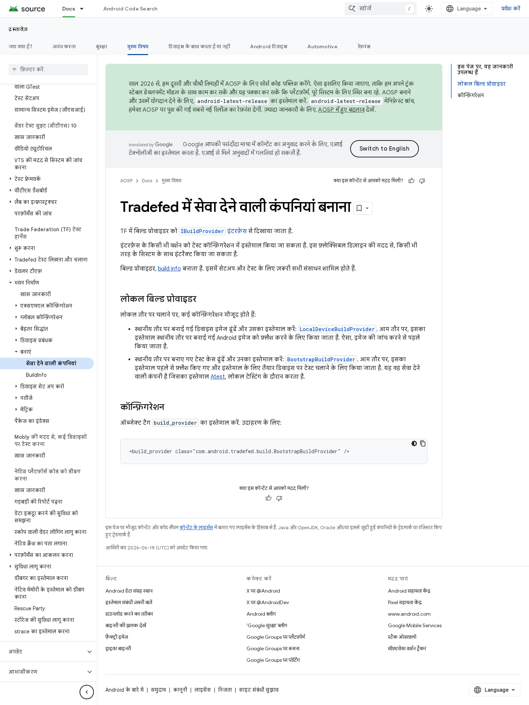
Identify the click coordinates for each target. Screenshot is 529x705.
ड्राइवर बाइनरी (118, 648)
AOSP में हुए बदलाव (341, 109)
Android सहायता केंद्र (409, 591)
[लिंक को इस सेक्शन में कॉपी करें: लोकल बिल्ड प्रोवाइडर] (203, 299)
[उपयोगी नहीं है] (422, 180)
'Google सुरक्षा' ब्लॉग (267, 625)
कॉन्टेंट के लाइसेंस (196, 528)
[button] (47, 179)
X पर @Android (263, 591)
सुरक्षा (101, 46)
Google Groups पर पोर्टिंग (273, 660)
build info (169, 268)
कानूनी (180, 690)
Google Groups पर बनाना (273, 648)
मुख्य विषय (138, 46)
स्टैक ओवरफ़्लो (402, 637)
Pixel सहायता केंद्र (405, 602)
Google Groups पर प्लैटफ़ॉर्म (276, 637)
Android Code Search (130, 8)
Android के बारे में (124, 690)
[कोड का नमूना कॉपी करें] (423, 443)
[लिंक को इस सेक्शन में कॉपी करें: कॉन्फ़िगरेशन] (171, 407)
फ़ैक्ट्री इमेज (116, 637)
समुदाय (158, 690)
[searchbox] (48, 69)
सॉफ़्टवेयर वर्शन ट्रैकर (407, 648)
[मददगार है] (411, 180)
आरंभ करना (64, 46)
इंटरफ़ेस (214, 231)
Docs (68, 8)
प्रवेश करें (511, 8)
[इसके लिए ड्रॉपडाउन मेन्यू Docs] (85, 8)
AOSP (126, 181)
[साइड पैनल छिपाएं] (87, 692)
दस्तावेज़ (18, 29)
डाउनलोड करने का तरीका (129, 614)
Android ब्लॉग (261, 614)
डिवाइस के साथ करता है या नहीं (199, 46)
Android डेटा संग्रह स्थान (129, 591)
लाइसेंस (202, 690)
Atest (218, 376)
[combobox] (381, 8)
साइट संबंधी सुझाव (259, 690)
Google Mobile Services (415, 625)
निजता (225, 690)
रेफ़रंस (364, 46)
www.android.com (409, 614)
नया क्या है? (20, 46)
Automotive (322, 46)
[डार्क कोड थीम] (414, 443)
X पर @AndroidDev (268, 602)
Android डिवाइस (268, 46)
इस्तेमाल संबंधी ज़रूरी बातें (128, 602)
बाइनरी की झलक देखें (125, 625)
